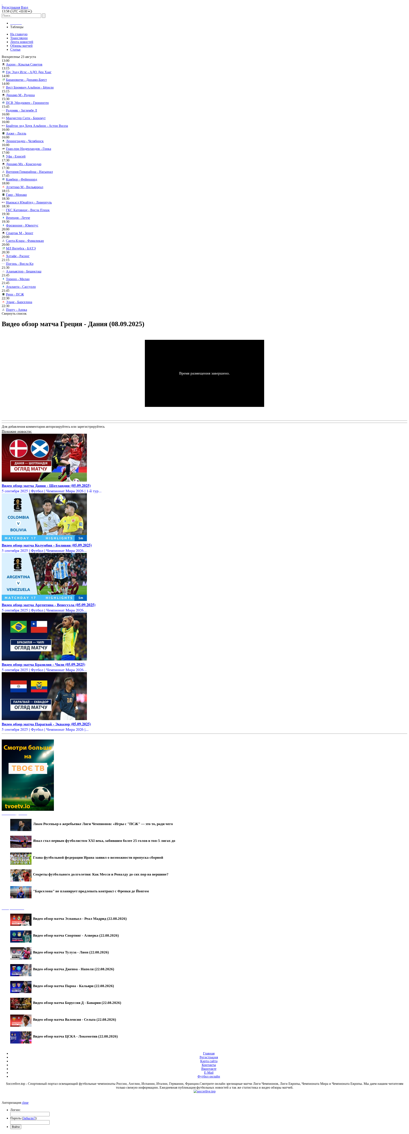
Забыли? (29, 1118)
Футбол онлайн (208, 1076)
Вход (24, 7)
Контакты (209, 1065)
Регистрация (11, 7)
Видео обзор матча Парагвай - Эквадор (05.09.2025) (46, 724)
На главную (18, 34)
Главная (209, 1053)
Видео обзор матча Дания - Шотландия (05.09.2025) (46, 485)
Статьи (15, 49)
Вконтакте (208, 1069)
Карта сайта (208, 1061)
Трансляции (19, 38)
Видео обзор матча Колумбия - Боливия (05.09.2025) (47, 545)
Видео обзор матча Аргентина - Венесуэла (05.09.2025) (48, 604)
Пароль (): (23, 1118)
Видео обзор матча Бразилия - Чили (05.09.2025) (43, 664)
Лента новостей (21, 42)
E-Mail (208, 1072)
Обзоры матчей (21, 45)
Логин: (15, 1110)
